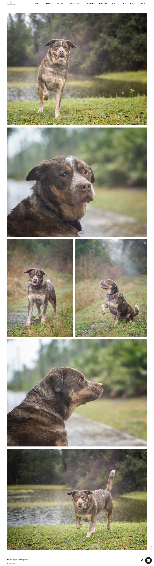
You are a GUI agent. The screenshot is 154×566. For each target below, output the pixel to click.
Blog (124, 3)
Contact (143, 3)
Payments (114, 3)
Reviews (133, 3)
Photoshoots (74, 3)
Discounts (103, 3)
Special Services (89, 3)
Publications (48, 3)
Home (37, 3)
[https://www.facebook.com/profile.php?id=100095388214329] (142, 560)
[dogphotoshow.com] (11, 3)
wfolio (13, 563)
